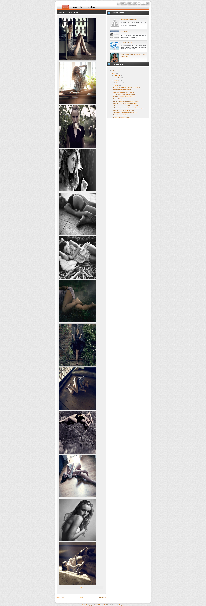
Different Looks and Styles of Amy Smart (126, 101)
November (117, 78)
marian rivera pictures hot (129, 19)
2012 (114, 70)
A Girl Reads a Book (133, 3)
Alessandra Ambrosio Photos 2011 (124, 110)
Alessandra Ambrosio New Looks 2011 (125, 112)
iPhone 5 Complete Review (121, 117)
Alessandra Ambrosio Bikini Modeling (125, 103)
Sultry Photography (87, 605)
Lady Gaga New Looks (120, 115)
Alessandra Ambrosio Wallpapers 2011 (125, 106)
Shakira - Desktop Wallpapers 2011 (124, 96)
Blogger (121, 605)
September (117, 83)
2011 (114, 73)
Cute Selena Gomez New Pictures (123, 92)
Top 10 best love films (127, 43)
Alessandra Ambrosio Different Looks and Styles (128, 108)
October (117, 80)
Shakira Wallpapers (119, 99)
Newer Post (60, 597)
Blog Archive (117, 64)
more (81, 587)
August (116, 85)
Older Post (102, 597)
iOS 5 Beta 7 (124, 31)
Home (81, 597)
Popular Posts (117, 13)
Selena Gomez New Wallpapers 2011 (124, 94)
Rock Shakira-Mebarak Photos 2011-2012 (126, 87)
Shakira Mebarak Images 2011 (122, 90)
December (117, 75)
